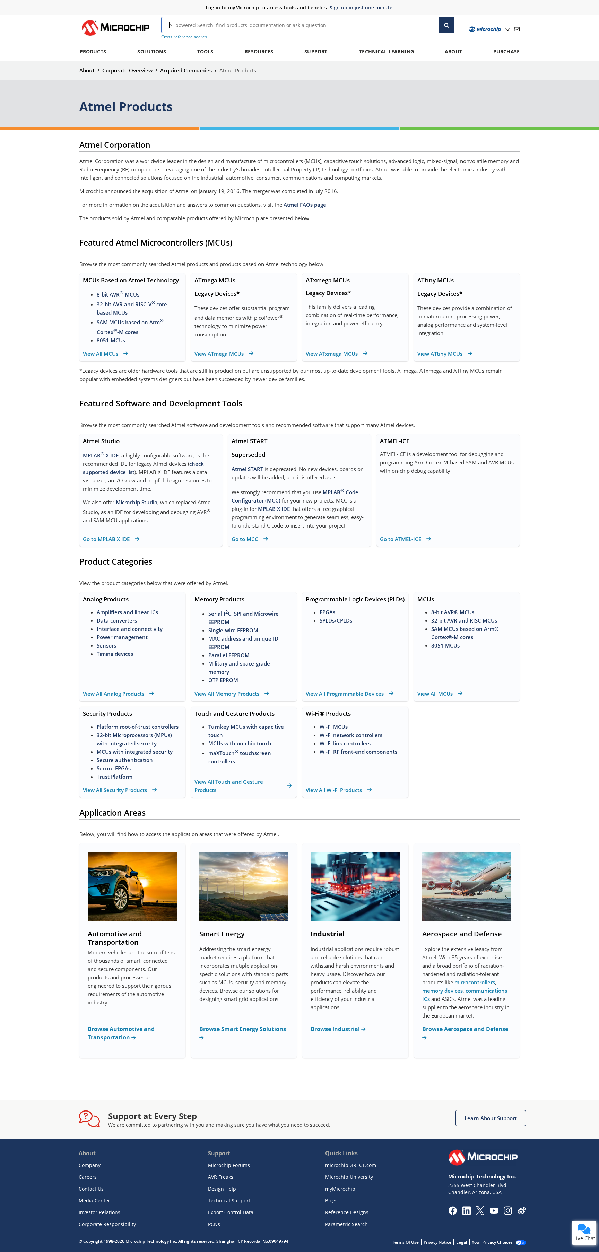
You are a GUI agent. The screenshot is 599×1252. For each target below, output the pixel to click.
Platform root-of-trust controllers (138, 726)
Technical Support (229, 1200)
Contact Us (91, 1188)
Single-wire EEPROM (234, 630)
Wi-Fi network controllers (351, 734)
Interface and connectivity (130, 628)
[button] (490, 1118)
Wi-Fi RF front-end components (358, 751)
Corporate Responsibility (107, 1224)
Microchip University (349, 1177)
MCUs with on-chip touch (239, 743)
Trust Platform (114, 776)
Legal (461, 1242)
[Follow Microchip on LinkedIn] (466, 1212)
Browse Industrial (336, 1029)
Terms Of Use (405, 1242)
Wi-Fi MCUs (334, 726)
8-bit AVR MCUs (118, 294)
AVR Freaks (220, 1177)
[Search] (446, 25)
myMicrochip (340, 1188)
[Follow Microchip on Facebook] (452, 1212)
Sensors (106, 645)
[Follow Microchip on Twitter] (480, 1212)
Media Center (94, 1200)
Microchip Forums (229, 1165)
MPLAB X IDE (101, 455)
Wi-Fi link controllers (345, 743)
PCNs (214, 1224)
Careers (88, 1177)
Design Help (222, 1188)
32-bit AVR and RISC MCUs (464, 620)
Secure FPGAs (114, 768)
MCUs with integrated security (135, 751)
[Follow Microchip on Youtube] (493, 1211)
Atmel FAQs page (305, 204)
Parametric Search (346, 1224)
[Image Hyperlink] (115, 35)
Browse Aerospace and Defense (465, 1029)
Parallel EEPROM (229, 655)
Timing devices (115, 653)
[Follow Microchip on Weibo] (521, 1212)
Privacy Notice (437, 1242)
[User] (489, 29)
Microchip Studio (136, 502)
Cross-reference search (184, 37)
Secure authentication (125, 759)
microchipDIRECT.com (350, 1165)
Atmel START (247, 468)
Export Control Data (230, 1212)
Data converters (117, 620)
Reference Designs (346, 1212)
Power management (122, 637)
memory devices (442, 990)
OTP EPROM (223, 680)
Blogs (331, 1200)
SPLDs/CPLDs (336, 620)
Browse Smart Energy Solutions (242, 1029)
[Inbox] (517, 29)
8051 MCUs (111, 340)
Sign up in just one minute (361, 7)
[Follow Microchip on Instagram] (507, 1212)
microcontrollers (474, 982)
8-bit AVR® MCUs (452, 612)
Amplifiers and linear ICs (127, 612)
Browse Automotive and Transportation (121, 1033)
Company (90, 1165)
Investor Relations (99, 1212)
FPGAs (327, 612)
